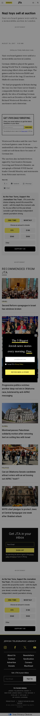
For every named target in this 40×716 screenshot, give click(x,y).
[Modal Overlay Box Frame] (20, 358)
